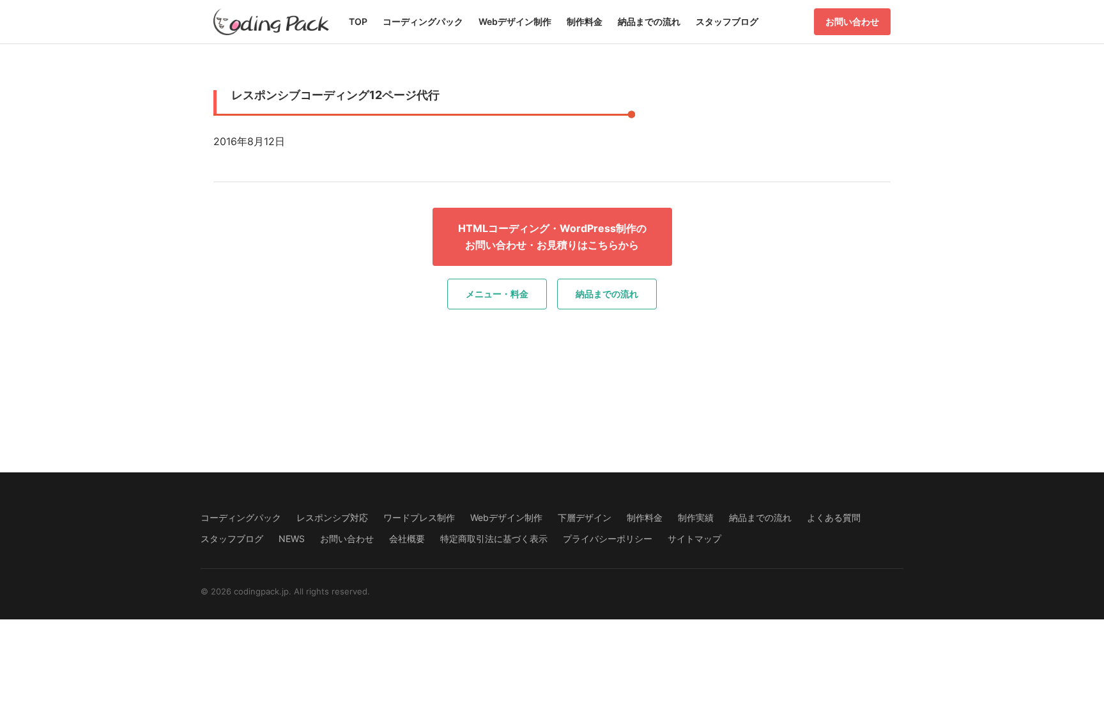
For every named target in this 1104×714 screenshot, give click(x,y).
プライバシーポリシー (607, 538)
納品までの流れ (649, 21)
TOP (358, 21)
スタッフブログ (727, 21)
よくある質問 (834, 517)
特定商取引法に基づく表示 (494, 538)
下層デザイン (584, 517)
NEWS (292, 538)
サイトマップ (694, 538)
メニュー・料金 (497, 293)
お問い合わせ (852, 21)
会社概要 (407, 538)
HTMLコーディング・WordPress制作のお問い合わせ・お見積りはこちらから (552, 236)
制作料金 (584, 21)
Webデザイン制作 (515, 21)
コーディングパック (423, 21)
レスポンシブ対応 (332, 517)
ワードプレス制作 (419, 517)
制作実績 (696, 517)
